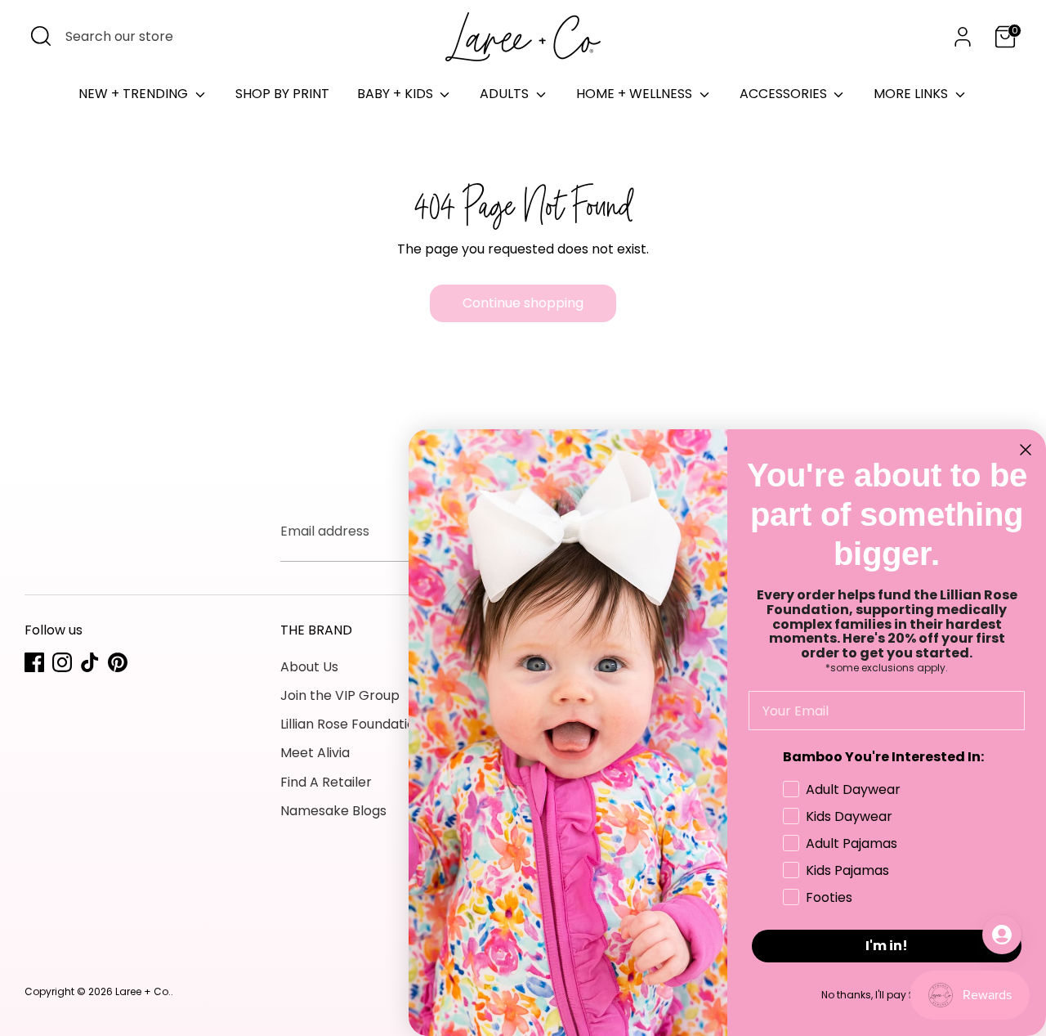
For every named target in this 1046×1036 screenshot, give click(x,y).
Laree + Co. (143, 991)
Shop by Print (282, 93)
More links (912, 93)
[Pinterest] (117, 662)
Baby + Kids (396, 93)
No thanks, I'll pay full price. (887, 995)
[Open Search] (41, 36)
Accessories (785, 93)
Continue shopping (523, 303)
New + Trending (134, 93)
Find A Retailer (326, 782)
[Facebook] (34, 662)
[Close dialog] (1025, 449)
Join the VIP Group (340, 695)
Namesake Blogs (333, 810)
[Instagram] (62, 662)
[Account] (962, 36)
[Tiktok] (90, 662)
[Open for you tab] (1001, 934)
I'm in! (886, 945)
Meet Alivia (315, 752)
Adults (506, 93)
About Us (309, 666)
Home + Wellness (635, 93)
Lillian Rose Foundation (351, 724)
